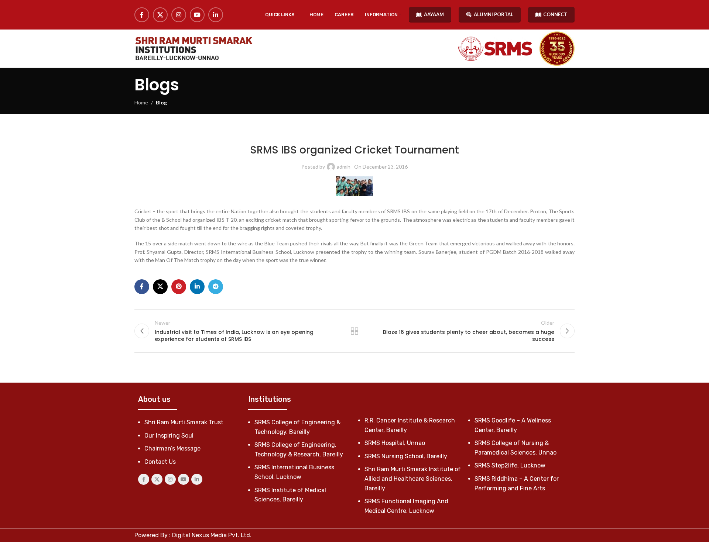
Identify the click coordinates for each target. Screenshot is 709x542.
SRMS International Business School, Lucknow (385, 132)
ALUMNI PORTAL (493, 14)
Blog (161, 102)
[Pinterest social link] (178, 286)
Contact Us (160, 461)
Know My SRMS (300, 132)
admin (343, 166)
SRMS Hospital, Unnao (394, 442)
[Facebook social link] (141, 14)
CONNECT (555, 14)
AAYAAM (434, 14)
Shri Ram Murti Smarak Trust (183, 422)
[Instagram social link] (178, 14)
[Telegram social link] (215, 286)
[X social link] (160, 14)
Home (141, 102)
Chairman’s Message (172, 448)
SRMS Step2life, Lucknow (510, 465)
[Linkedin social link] (215, 14)
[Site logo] (193, 48)
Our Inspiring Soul (168, 435)
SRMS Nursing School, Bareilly (405, 456)
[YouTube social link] (197, 14)
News (324, 132)
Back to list (354, 331)
